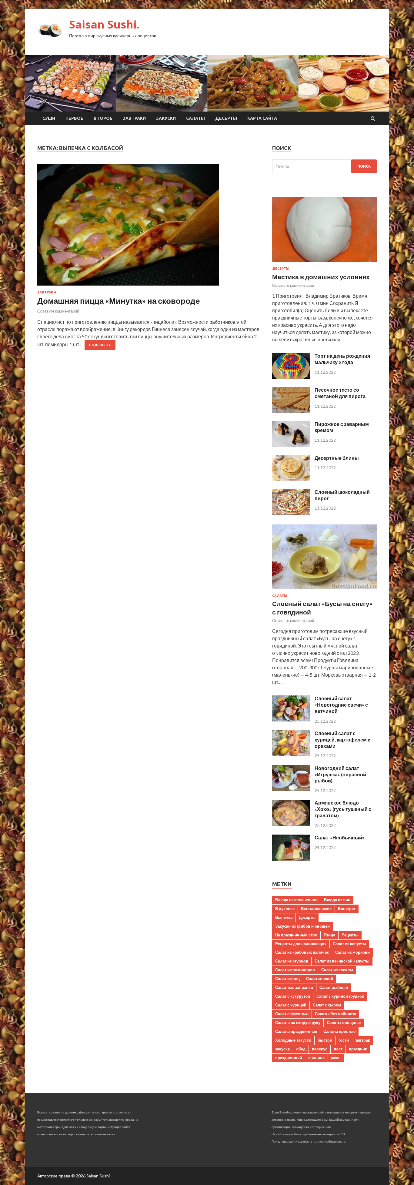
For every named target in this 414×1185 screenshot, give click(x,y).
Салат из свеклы (337, 969)
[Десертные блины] (291, 479)
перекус (319, 1048)
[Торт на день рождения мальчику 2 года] (291, 377)
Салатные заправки (294, 987)
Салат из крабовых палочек (302, 952)
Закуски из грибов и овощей (302, 926)
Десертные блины (337, 458)
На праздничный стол (296, 934)
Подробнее (100, 345)
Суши (48, 118)
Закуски (166, 118)
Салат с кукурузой (292, 996)
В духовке (285, 908)
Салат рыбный (333, 987)
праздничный (288, 1057)
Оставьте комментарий (58, 311)
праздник (358, 1048)
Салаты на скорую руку (297, 1022)
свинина (316, 1057)
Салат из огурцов (291, 961)
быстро (325, 1040)
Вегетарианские (316, 908)
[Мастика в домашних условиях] (324, 263)
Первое (74, 118)
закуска (282, 1048)
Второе (103, 118)
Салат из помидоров (295, 969)
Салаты (195, 118)
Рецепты (350, 934)
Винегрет (347, 908)
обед (300, 1048)
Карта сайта (262, 118)
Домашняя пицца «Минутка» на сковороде (118, 301)
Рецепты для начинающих (300, 943)
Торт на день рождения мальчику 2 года (342, 359)
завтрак (362, 1040)
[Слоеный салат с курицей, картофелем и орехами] (291, 754)
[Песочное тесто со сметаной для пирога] (291, 411)
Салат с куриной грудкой (340, 996)
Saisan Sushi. (104, 24)
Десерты (226, 118)
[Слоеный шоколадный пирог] (291, 513)
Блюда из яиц (337, 899)
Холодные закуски (293, 1040)
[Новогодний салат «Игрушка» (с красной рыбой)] (291, 789)
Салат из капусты (349, 943)
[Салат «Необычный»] (291, 859)
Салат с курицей (290, 1005)
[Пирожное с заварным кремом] (291, 445)
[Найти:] (324, 166)
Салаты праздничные (296, 1031)
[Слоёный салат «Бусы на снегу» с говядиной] (324, 590)
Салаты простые (339, 1031)
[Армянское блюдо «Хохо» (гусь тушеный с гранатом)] (291, 824)
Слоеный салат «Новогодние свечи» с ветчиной (341, 704)
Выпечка (283, 917)
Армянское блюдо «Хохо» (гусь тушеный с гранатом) (343, 809)
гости (344, 1040)
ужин (336, 1057)
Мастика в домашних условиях (321, 276)
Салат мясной (319, 978)
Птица (329, 934)
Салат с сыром (327, 1005)
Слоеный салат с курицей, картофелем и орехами (343, 739)
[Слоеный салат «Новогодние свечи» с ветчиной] (291, 719)
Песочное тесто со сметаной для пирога (340, 393)
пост (338, 1048)
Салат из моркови (352, 952)
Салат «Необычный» (340, 837)
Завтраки (134, 118)
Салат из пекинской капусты (342, 961)
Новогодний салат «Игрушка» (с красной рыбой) (340, 774)
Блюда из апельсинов (296, 899)
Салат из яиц (287, 978)
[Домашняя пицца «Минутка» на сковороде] (148, 227)
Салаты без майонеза (335, 1013)
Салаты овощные (344, 1022)
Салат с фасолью (292, 1013)
